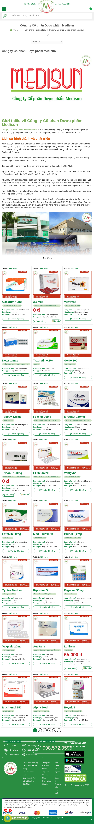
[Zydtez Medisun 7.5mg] (16, 573)
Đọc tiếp (46, 258)
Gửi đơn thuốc (45, 767)
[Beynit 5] (78, 690)
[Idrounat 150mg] (78, 399)
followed (13, 754)
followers (14, 750)
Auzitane (39, 646)
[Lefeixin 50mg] (16, 517)
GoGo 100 (70, 360)
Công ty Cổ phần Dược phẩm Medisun (19, 130)
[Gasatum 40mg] (16, 284)
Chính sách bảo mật (30, 763)
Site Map (26, 784)
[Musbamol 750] (16, 690)
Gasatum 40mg (12, 301)
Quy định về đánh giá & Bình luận (29, 779)
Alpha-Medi (40, 707)
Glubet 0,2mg (73, 534)
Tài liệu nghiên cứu (57, 772)
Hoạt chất (57, 791)
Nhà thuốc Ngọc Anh (55, 818)
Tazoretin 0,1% (43, 360)
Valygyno (70, 301)
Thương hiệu (58, 785)
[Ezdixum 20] (47, 456)
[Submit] (5, 15)
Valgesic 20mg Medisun (12, 646)
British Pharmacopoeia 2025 (77, 785)
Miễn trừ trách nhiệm (28, 773)
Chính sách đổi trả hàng (30, 767)
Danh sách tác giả (46, 782)
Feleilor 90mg (42, 416)
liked (12, 745)
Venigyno (70, 473)
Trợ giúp (45, 772)
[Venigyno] (78, 456)
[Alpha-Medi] (47, 690)
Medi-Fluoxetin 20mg (43, 534)
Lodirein (69, 646)
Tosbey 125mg (12, 416)
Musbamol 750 (12, 707)
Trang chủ (17, 30)
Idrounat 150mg (74, 416)
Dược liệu (57, 779)
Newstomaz (10, 360)
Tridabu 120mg (12, 473)
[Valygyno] (78, 284)
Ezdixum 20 (41, 473)
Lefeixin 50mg (11, 534)
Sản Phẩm (57, 764)
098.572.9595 (31, 4)
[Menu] (4, 9)
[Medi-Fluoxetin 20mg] (47, 517)
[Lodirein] (78, 629)
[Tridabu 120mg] (16, 456)
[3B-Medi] (47, 284)
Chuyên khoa (45, 776)
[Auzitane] (47, 629)
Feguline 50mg (74, 590)
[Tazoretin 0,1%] (47, 343)
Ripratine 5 (40, 590)
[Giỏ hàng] (90, 9)
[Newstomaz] (16, 343)
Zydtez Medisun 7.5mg (12, 590)
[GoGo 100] (78, 343)
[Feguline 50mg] (78, 573)
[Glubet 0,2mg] (78, 517)
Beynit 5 (69, 707)
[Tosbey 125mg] (16, 399)
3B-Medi (38, 301)
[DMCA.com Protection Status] (76, 778)
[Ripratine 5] (47, 573)
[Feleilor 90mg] (47, 399)
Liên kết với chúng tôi (13, 741)
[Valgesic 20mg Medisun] (16, 629)
